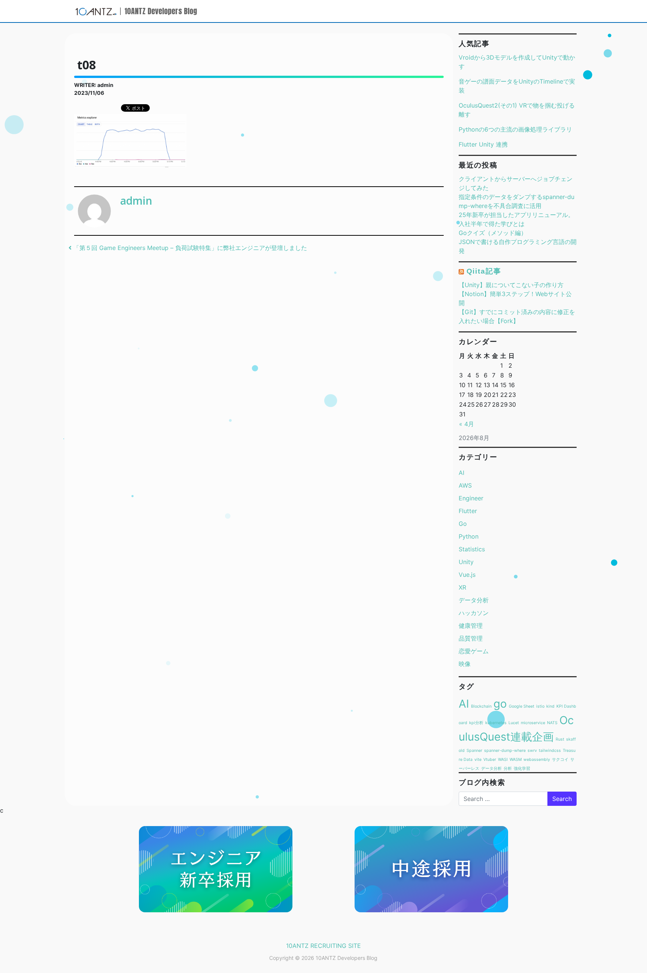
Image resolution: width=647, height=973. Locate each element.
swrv (532, 750)
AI (461, 472)
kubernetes (496, 722)
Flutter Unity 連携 (483, 144)
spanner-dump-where (505, 750)
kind (550, 706)
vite (478, 759)
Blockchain (481, 706)
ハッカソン (474, 613)
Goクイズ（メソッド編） (493, 233)
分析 (508, 768)
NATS (552, 722)
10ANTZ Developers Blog (160, 11)
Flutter (468, 511)
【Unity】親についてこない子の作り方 (511, 285)
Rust (560, 739)
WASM (516, 759)
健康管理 (471, 625)
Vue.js (467, 574)
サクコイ (560, 759)
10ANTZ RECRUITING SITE (323, 945)
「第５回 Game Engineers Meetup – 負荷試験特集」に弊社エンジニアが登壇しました (189, 247)
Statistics (472, 549)
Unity (466, 562)
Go (463, 523)
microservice (533, 722)
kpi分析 (476, 722)
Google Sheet (521, 706)
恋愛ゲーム (474, 651)
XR (462, 587)
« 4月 (466, 424)
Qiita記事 (484, 271)
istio (540, 706)
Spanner (474, 750)
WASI (503, 759)
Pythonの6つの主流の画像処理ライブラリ (515, 129)
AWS (465, 485)
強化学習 (522, 768)
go (500, 703)
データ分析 (474, 600)
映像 (465, 664)
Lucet (513, 722)
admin (136, 200)
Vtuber (489, 759)
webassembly (536, 759)
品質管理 (471, 638)
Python (469, 536)
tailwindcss (550, 750)
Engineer (471, 498)
